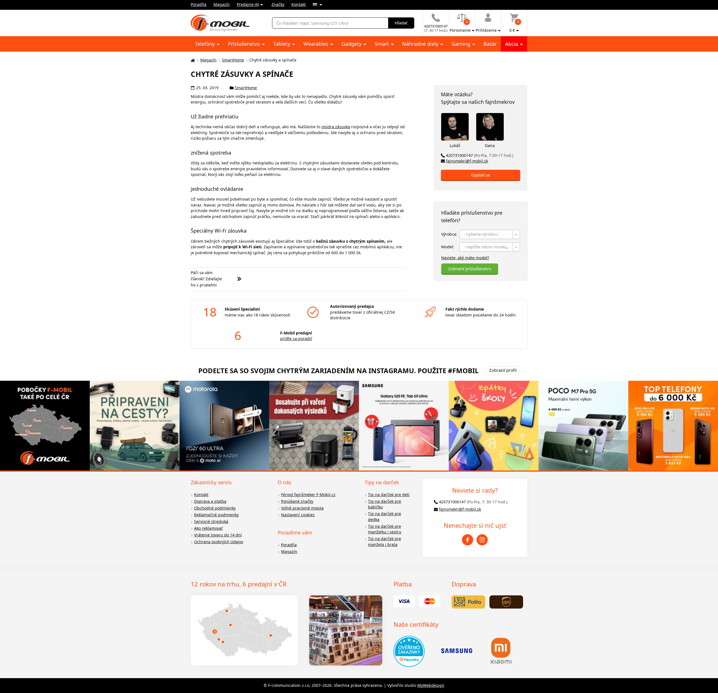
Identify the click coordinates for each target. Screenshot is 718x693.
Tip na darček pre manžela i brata (384, 541)
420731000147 (479, 155)
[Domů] (192, 60)
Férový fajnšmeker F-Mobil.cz (308, 494)
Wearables (316, 43)
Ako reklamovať (208, 528)
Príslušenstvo (244, 43)
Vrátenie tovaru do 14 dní (218, 535)
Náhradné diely (421, 43)
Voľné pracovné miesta (302, 508)
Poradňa (198, 4)
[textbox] (490, 234)
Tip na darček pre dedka (384, 516)
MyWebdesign (430, 685)
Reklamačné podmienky (216, 514)
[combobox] (489, 234)
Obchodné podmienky (215, 508)
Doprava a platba (210, 501)
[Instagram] (482, 539)
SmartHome (233, 60)
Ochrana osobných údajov (218, 541)
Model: (447, 246)
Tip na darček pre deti (388, 494)
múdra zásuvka (335, 126)
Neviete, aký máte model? (465, 257)
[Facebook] (467, 539)
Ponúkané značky (297, 501)
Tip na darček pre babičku (384, 504)
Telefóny (205, 43)
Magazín (221, 4)
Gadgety (352, 43)
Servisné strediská (211, 521)
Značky (277, 4)
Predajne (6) (248, 4)
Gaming (462, 43)
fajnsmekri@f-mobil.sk (467, 161)
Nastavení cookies (298, 514)
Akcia (512, 43)
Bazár (490, 43)
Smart (382, 43)
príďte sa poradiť (296, 338)
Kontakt (298, 4)
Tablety (282, 43)
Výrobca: (449, 234)
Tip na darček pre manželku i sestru (384, 529)
